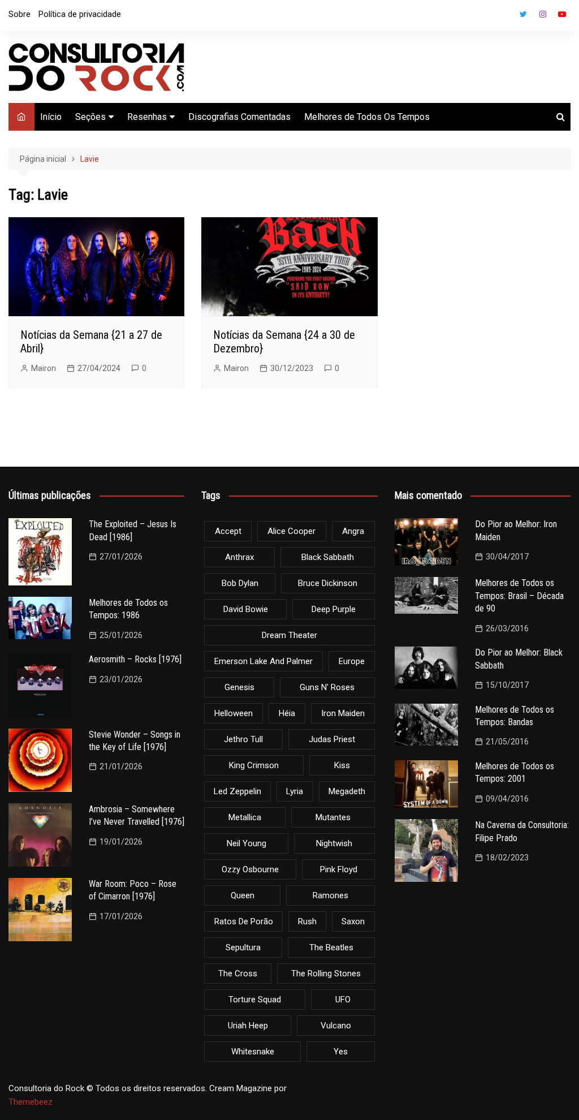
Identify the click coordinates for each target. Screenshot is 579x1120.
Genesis (239, 687)
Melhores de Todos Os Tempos (367, 116)
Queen (242, 895)
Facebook (504, 16)
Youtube (562, 14)
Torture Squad (254, 999)
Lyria (294, 791)
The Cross (237, 973)
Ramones (330, 895)
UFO (343, 999)
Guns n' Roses (327, 687)
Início (51, 116)
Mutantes (333, 817)
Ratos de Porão (243, 921)
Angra (353, 531)
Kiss (342, 765)
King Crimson (254, 765)
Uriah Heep (248, 1025)
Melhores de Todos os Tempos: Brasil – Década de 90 (519, 596)
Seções (90, 116)
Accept (228, 531)
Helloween (233, 713)
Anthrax (239, 557)
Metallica (244, 817)
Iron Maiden (343, 713)
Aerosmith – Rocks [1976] (135, 659)
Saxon (353, 921)
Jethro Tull (243, 739)
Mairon (43, 368)
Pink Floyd (338, 869)
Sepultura (243, 947)
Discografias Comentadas (239, 116)
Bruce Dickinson (327, 583)
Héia (287, 713)
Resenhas (147, 116)
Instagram (542, 14)
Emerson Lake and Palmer (263, 661)
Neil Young (246, 843)
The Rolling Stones (326, 973)
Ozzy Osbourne (250, 869)
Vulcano (336, 1025)
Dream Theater (289, 635)
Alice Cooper (291, 531)
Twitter (523, 14)
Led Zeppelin (237, 791)
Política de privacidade (79, 14)
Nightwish (334, 843)
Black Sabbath (327, 557)
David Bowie (245, 609)
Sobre (19, 14)
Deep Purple (334, 609)
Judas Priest (332, 739)
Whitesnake (252, 1051)
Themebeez (30, 1102)
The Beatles (331, 947)
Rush (307, 921)
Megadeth (347, 791)
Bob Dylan (240, 583)
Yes (341, 1051)
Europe (352, 661)
